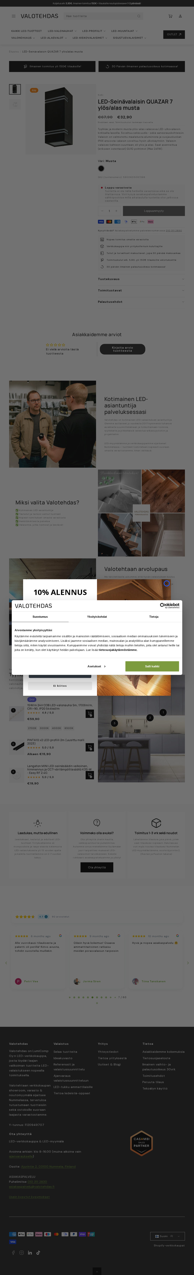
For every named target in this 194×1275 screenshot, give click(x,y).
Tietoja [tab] (153, 616)
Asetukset (94, 666)
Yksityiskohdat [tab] (97, 616)
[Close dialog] (166, 583)
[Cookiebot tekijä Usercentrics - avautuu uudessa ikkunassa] (162, 606)
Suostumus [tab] (40, 616)
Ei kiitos (60, 685)
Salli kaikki (152, 666)
